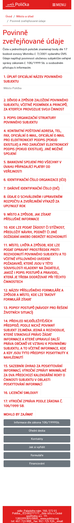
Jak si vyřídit (37, 447)
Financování (37, 463)
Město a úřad (24, 16)
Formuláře (37, 455)
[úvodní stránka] (17, 4)
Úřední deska (37, 430)
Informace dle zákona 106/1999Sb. (37, 422)
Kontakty (37, 439)
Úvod (9, 16)
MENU (61, 5)
